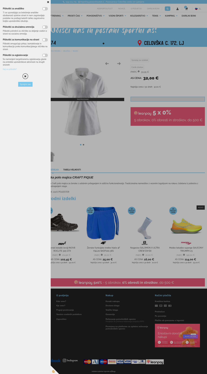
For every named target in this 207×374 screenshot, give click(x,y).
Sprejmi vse (25, 84)
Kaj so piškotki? (10, 69)
